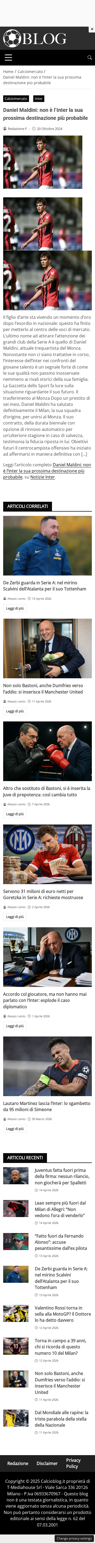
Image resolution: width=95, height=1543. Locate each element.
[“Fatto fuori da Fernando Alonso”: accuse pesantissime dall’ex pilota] (15, 1241)
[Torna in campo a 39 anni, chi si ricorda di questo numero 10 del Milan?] (15, 1346)
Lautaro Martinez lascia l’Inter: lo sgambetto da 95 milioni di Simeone (47, 1106)
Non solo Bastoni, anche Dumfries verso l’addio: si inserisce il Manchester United (43, 689)
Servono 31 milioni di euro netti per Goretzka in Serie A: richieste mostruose (43, 894)
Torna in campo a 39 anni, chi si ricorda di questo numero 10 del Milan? (60, 1347)
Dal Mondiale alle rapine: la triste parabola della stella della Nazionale (61, 1419)
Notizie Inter (42, 477)
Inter (38, 98)
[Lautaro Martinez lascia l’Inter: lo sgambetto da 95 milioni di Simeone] (47, 1066)
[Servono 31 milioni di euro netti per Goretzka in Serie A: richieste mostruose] (47, 854)
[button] (90, 58)
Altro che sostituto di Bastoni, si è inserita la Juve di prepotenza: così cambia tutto (46, 791)
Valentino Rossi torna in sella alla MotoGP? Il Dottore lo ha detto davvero (63, 1314)
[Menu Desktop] (8, 57)
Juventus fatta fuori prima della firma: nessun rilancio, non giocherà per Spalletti (62, 1176)
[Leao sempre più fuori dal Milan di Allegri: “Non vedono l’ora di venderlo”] (15, 1208)
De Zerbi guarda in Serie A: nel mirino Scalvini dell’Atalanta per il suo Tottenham (44, 586)
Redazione (17, 1463)
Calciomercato (16, 98)
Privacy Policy (73, 1463)
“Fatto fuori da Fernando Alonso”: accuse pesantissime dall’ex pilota (61, 1242)
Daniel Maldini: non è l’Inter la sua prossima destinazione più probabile (47, 471)
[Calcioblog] (34, 38)
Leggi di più (15, 608)
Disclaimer (47, 1463)
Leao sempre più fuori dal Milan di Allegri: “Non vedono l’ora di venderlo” (60, 1209)
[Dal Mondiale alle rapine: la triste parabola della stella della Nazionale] (15, 1418)
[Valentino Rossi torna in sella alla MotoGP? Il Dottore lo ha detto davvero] (15, 1313)
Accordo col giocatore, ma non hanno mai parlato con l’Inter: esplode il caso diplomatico (45, 1000)
